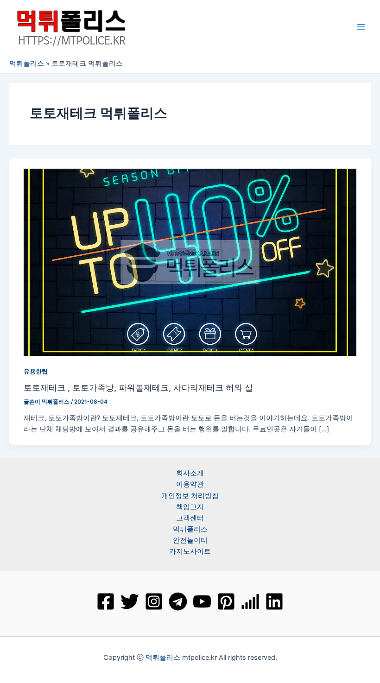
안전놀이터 (190, 540)
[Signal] (250, 601)
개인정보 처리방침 (190, 496)
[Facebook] (105, 601)
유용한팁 (36, 371)
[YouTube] (202, 601)
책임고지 (190, 507)
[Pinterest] (226, 601)
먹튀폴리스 (26, 63)
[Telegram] (178, 601)
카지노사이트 (190, 551)
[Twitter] (129, 601)
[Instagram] (154, 601)
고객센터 (190, 518)
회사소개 (190, 473)
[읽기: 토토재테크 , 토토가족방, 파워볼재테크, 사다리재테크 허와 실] (190, 262)
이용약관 (190, 484)
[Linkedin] (274, 601)
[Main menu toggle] (361, 27)
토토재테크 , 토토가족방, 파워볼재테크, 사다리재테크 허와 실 (138, 387)
